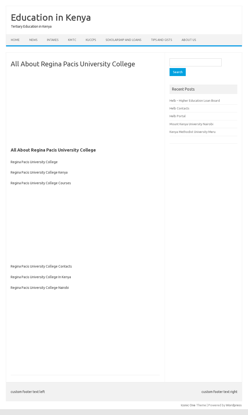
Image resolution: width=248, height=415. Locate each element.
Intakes (52, 39)
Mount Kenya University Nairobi (191, 124)
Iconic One (188, 405)
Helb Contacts (179, 108)
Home (15, 39)
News (33, 39)
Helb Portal (178, 116)
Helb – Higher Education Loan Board (195, 100)
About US (189, 39)
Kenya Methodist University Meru (193, 131)
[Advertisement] (85, 107)
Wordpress (234, 405)
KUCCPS (91, 39)
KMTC (72, 39)
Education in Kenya (51, 17)
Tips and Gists (161, 39)
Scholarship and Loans (123, 39)
